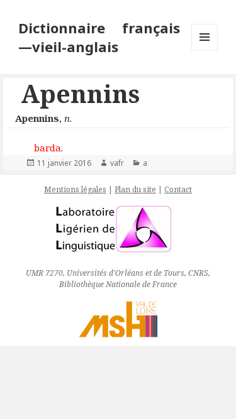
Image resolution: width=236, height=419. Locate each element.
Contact (178, 189)
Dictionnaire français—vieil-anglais (99, 37)
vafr (117, 163)
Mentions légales (75, 189)
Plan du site (135, 189)
